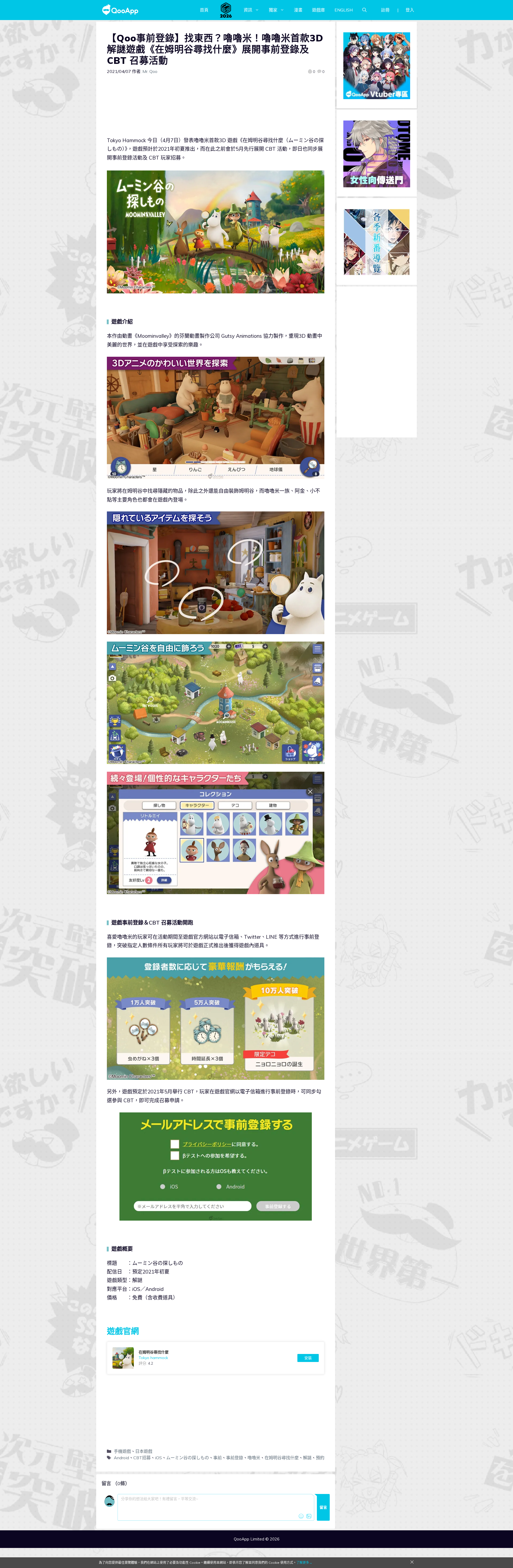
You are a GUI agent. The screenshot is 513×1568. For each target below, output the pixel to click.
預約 (320, 1457)
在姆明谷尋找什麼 (282, 1457)
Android (121, 1457)
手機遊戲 (122, 1451)
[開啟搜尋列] (364, 10)
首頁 (204, 10)
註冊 (385, 10)
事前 (217, 1457)
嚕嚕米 (253, 1457)
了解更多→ (304, 1563)
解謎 (307, 1457)
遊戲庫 (318, 10)
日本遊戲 (143, 1451)
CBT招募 (142, 1457)
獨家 (273, 10)
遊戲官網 (123, 1331)
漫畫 (298, 10)
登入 (410, 10)
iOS (158, 1457)
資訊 (248, 10)
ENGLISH (344, 10)
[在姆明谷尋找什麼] (215, 1358)
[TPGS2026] (226, 10)
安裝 (308, 1358)
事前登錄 (234, 1457)
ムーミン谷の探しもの (187, 1457)
